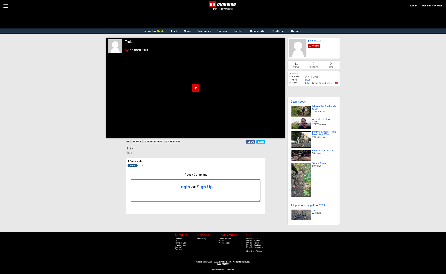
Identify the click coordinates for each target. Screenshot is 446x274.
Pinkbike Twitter (253, 241)
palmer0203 (139, 50)
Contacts (178, 239)
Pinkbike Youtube (253, 245)
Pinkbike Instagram (254, 247)
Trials (307, 80)
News (187, 31)
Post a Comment (196, 174)
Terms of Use (180, 243)
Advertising (201, 239)
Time (142, 165)
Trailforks (278, 31)
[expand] (128, 141)
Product (221, 241)
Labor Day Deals (154, 31)
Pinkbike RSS (252, 239)
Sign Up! (178, 247)
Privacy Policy (181, 245)
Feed (174, 31)
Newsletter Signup (254, 251)
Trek (128, 42)
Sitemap (178, 249)
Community (257, 31)
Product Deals (224, 243)
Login (184, 186)
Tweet (261, 142)
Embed (136, 142)
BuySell (239, 31)
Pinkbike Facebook (254, 243)
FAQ (177, 241)
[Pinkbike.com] (223, 4)
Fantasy (222, 31)
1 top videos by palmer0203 (308, 205)
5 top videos (298, 101)
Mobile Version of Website (223, 269)
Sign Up (205, 186)
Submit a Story (224, 239)
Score (133, 165)
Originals (203, 31)
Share (251, 142)
